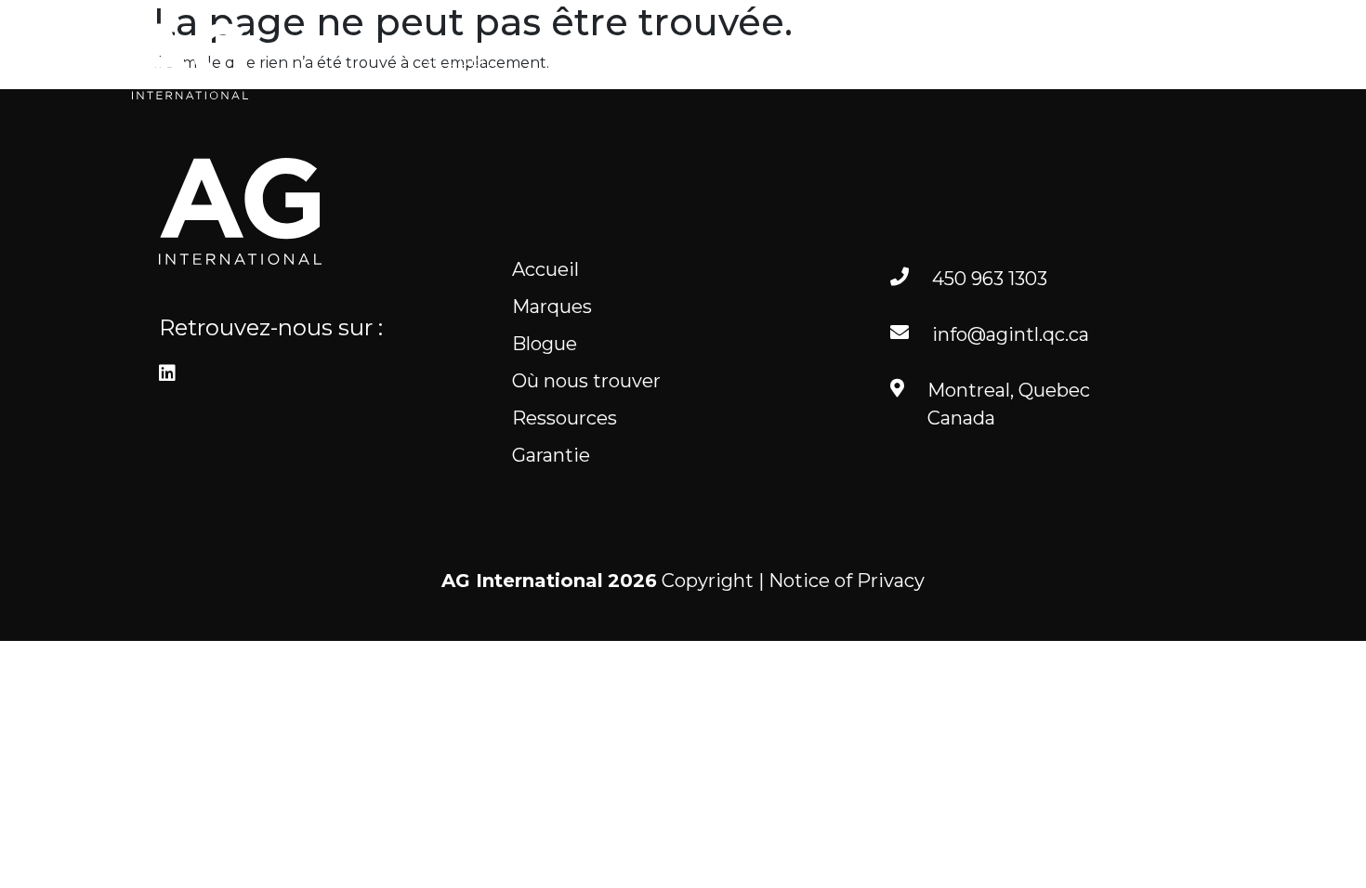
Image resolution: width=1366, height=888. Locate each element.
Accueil (460, 61)
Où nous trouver (887, 61)
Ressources (1074, 61)
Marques (590, 61)
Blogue (721, 61)
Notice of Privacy (846, 580)
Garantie (551, 455)
